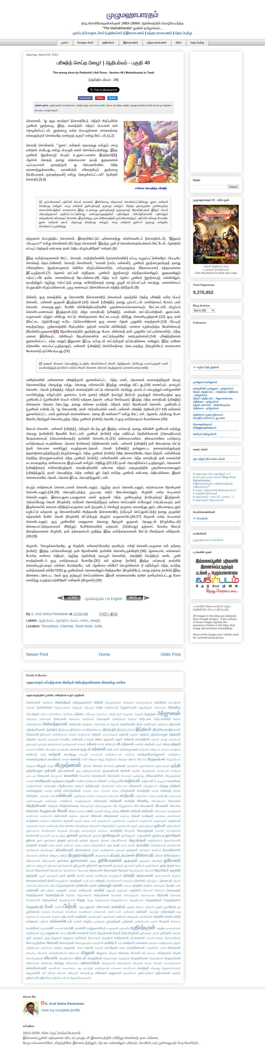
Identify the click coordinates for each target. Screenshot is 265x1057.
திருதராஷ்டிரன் (81, 855)
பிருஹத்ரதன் (153, 900)
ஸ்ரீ (44, 973)
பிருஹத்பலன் (136, 900)
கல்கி (116, 749)
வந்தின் (58, 947)
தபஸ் (123, 845)
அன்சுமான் (160, 707)
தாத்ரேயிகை (107, 850)
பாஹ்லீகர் (135, 890)
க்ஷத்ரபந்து (139, 775)
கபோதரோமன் (52, 749)
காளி (84, 759)
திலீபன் (159, 855)
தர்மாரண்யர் (83, 850)
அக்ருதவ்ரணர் (113, 702)
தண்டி (77, 845)
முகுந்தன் (99, 921)
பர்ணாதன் (159, 885)
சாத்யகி (127, 795)
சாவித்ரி (129, 801)
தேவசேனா (56, 870)
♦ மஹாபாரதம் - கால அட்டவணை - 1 (213, 496)
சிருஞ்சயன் (48, 811)
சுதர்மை (73, 816)
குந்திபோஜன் (34, 770)
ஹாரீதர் (176, 973)
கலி (109, 749)
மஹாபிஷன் (108, 916)
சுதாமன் (84, 816)
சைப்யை (103, 830)
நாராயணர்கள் (163, 875)
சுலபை (42, 825)
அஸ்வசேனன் (33, 724)
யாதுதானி (112, 928)
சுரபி (93, 820)
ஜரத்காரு (158, 835)
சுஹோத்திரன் (108, 825)
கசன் (101, 744)
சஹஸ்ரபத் (79, 796)
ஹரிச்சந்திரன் (145, 973)
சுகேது (107, 811)
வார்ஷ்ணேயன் (136, 947)
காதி (43, 754)
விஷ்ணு (59, 963)
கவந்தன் (144, 749)
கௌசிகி (85, 775)
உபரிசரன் (77, 739)
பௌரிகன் (71, 911)
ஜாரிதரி (84, 840)
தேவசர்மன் (42, 870)
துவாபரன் (129, 865)
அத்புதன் (89, 707)
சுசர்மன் (147, 811)
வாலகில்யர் (152, 947)
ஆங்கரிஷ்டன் (101, 724)
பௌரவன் (58, 911)
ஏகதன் (155, 739)
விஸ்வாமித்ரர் (90, 963)
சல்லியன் (64, 795)
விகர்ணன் (174, 947)
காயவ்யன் (96, 754)
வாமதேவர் (111, 947)
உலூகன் (109, 739)
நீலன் (51, 880)
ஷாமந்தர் (88, 968)
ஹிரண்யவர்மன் (61, 977)
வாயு (122, 947)
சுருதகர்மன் (103, 820)
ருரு (47, 937)
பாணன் (72, 890)
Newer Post (37, 654)
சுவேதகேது (81, 825)
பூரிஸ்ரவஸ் (33, 911)
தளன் (95, 850)
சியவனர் (161, 806)
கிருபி (50, 765)
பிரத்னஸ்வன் (84, 895)
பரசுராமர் (81, 885)
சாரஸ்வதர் (51, 801)
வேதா (148, 963)
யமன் (49, 928)
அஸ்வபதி (75, 724)
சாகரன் (90, 796)
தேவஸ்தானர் (136, 870)
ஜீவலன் (105, 840)
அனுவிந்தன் (145, 707)
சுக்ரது (115, 811)
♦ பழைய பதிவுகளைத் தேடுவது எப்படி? (214, 490)
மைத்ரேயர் (32, 928)
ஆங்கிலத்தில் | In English (103, 599)
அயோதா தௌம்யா (96, 714)
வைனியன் (54, 968)
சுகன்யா (81, 811)
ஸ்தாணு (155, 968)
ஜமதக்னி (145, 835)
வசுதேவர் (128, 943)
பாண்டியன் (85, 890)
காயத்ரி (83, 754)
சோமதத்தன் (145, 830)
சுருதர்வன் (133, 820)
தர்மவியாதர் (64, 850)
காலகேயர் (54, 759)
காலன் (65, 759)
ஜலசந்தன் (50, 840)
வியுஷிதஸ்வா (66, 958)
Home (104, 654)
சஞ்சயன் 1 (149, 781)
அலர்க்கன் (88, 719)
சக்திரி (79, 781)
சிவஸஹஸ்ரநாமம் (202, 424)
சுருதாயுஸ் (174, 820)
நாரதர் (129, 875)
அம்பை (79, 714)
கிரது (101, 759)
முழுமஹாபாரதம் (132, 14)
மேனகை (176, 921)
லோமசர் (52, 943)
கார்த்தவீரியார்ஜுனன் (151, 754)
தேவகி (30, 870)
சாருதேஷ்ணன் (83, 801)
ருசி (28, 937)
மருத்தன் (81, 916)
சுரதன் (78, 820)
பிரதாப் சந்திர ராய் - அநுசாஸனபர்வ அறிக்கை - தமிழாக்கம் (213, 400)
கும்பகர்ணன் (66, 770)
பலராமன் (32, 890)
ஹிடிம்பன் (32, 977)
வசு (120, 943)
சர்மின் (177, 790)
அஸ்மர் (177, 719)
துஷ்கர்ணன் (152, 865)
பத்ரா (52, 885)
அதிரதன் (77, 707)
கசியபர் (110, 744)
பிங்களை (160, 890)
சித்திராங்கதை (69, 805)
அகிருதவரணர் (82, 702)
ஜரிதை (30, 840)
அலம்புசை (74, 719)
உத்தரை (31, 739)
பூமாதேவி (170, 906)
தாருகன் (132, 850)
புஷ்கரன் (149, 906)
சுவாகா (69, 825)
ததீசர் (86, 845)
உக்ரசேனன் (84, 734)
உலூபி (119, 739)
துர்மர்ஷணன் (65, 865)
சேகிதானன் (48, 830)
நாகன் (90, 875)
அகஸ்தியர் (63, 702)
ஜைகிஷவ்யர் (155, 840)
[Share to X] (108, 614)
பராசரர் (118, 885)
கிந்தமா (92, 759)
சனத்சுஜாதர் (34, 790)
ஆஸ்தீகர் (51, 729)
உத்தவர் (41, 739)
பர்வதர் (169, 885)
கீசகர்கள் (108, 765)
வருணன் (69, 947)
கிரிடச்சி (141, 759)
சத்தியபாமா (65, 785)
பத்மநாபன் (165, 880)
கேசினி (125, 770)
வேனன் (158, 963)
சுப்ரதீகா (44, 820)
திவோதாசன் (33, 860)
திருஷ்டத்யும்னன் (122, 855)
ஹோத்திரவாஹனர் (80, 977)
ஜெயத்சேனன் (119, 840)
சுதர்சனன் (60, 816)
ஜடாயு (55, 835)
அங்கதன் (128, 702)
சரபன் (155, 790)
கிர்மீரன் (87, 765)
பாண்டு (99, 890)
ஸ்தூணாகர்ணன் (171, 968)
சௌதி (159, 830)
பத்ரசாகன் (43, 885)
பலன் (178, 885)
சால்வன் (116, 801)
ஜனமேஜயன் (111, 835)
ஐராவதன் (31, 744)
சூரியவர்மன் (174, 825)
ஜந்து (62, 835)
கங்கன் (81, 744)
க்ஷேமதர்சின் (154, 775)
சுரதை (86, 820)
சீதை (72, 811)
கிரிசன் (132, 759)
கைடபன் (31, 775)
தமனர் (131, 845)
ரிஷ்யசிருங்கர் (130, 933)
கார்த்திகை (174, 754)
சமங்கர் (48, 790)
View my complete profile (60, 1010)
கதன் (158, 744)
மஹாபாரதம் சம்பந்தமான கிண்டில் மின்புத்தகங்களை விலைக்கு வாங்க (76, 682)
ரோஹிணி (107, 937)
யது (42, 928)
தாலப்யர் (156, 850)
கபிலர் (40, 749)
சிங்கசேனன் (159, 801)
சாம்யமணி (175, 796)
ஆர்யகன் (175, 724)
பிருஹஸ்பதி (34, 907)
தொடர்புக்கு (183, 33)
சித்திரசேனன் (36, 806)
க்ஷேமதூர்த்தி (173, 775)
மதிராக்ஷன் (168, 911)
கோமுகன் (56, 775)
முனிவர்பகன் (142, 921)
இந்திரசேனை (94, 729)
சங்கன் (102, 781)
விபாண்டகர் (138, 953)
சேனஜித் (75, 830)
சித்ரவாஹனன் (103, 805)
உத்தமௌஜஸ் (159, 734)
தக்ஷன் (43, 845)
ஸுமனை (116, 968)
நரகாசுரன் (52, 875)
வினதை (123, 953)
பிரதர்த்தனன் (34, 895)
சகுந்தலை (58, 781)
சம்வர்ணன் (128, 790)
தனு (109, 845)
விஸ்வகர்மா (72, 963)
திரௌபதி (145, 855)
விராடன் (80, 958)
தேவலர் (123, 870)
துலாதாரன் (105, 865)
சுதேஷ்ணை (110, 816)
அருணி (138, 714)
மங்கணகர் (100, 911)
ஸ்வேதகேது (86, 973)
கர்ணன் (99, 749)
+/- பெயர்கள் (200, 518)
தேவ (178, 865)
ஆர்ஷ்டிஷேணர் (35, 729)
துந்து (93, 860)
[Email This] (101, 614)
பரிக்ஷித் (137, 885)
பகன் (86, 880)
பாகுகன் (61, 890)
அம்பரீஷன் (33, 714)
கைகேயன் (163, 770)
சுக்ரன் (124, 811)
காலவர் (75, 759)
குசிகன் (120, 765)
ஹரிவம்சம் (115, 33)
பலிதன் (50, 890)
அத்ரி (99, 707)
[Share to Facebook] (112, 614)
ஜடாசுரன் (46, 835)
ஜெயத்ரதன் (137, 840)
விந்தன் (112, 953)
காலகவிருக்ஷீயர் (36, 759)
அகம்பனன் (33, 702)
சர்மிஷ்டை (32, 796)
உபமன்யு (65, 739)
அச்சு (179, 42)
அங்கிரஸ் (160, 702)
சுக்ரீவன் (135, 811)
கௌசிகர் (71, 776)
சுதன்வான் (46, 816)
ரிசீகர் (93, 933)
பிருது (90, 900)
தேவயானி (96, 870)
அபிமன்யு (174, 707)
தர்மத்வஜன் (47, 850)
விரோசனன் (32, 963)
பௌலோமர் (85, 911)
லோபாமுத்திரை (36, 943)
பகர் (91, 880)
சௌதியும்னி (173, 830)
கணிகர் (139, 744)
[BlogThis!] (105, 614)
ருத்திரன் (38, 937)
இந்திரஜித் (109, 729)
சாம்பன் (163, 796)
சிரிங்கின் (32, 811)
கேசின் (136, 770)
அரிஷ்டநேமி (115, 714)
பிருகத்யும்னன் (67, 900)
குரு (78, 770)
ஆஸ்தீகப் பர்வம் (66, 620)
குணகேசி (132, 765)
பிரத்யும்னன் (101, 895)
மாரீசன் (44, 921)
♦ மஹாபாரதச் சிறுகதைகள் (208, 499)
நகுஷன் (31, 875)
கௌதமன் (99, 775)
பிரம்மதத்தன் (131, 895)
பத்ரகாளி (31, 885)
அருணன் (128, 714)
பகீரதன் (100, 880)
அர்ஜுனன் (169, 713)
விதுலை (101, 953)
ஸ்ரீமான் (61, 973)
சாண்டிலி (100, 796)
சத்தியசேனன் (34, 785)
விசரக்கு (31, 953)
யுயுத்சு (161, 928)
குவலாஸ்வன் (110, 770)
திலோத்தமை (172, 855)
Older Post (171, 654)
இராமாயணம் (135, 33)
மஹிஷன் (121, 916)
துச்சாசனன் (79, 861)
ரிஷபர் (116, 933)
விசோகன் (74, 953)
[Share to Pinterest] (116, 614)
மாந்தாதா (32, 921)
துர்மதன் (52, 865)
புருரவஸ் (89, 906)
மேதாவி (164, 921)
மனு (63, 916)
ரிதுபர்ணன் (105, 933)
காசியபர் (31, 754)
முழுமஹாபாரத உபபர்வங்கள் (208, 539)
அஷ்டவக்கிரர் (162, 719)
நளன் (71, 875)
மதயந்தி (154, 911)
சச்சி (121, 781)
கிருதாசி (31, 765)
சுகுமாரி (98, 811)
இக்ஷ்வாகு (64, 729)
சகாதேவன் (42, 781)
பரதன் (93, 885)
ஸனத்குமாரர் (102, 968)
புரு (81, 906)
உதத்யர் (144, 734)
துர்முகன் (79, 865)
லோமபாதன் (66, 943)
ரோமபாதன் (94, 937)
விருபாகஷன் (110, 958)
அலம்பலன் (45, 719)
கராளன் (74, 749)
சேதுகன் (63, 830)
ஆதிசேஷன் (150, 724)
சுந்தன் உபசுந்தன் (142, 816)
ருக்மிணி (165, 933)
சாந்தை (152, 796)
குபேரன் (50, 771)
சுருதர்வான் (146, 820)
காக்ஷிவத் (175, 749)
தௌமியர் (161, 870)
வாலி (163, 947)
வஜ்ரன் (177, 943)
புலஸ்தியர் (118, 907)
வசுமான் (153, 943)
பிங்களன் (148, 890)
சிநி (115, 805)
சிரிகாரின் (175, 805)
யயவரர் (59, 928)
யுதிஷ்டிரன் (143, 927)
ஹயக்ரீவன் (129, 973)
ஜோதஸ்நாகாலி (172, 840)
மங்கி (111, 911)
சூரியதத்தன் (146, 825)
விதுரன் (88, 952)
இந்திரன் (144, 729)
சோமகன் (130, 830)
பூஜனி (159, 906)
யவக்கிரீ (80, 928)
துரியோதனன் (110, 860)
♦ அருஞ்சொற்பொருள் (205, 493)
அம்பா (44, 714)
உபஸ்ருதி (89, 739)
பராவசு (127, 885)
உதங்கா (134, 734)
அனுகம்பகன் (128, 707)
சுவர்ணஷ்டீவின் (55, 825)
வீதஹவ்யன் (108, 963)
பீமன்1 (58, 906)
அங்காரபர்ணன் (143, 702)
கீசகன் (97, 765)
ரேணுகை (68, 937)
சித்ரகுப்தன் (87, 805)
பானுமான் (122, 890)
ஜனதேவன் (85, 835)
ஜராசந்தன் (173, 835)
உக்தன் (72, 734)
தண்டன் (68, 845)
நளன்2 (81, 875)
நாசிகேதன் (101, 875)
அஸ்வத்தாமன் (55, 723)
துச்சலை (63, 860)
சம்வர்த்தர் (143, 790)
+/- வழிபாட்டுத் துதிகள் (206, 367)
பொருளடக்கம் (95, 33)
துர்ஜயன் (42, 865)
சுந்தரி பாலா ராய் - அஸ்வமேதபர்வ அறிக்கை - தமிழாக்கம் (211, 406)
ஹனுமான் (115, 973)
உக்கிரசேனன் (59, 734)
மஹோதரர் (132, 916)
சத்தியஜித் (50, 785)
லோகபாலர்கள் (173, 937)
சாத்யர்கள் (141, 796)
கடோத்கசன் (125, 744)
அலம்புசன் (60, 719)
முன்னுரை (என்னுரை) (205, 382)
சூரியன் (159, 826)
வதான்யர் (46, 947)
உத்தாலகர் (53, 739)
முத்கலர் (127, 921)
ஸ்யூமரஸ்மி (33, 973)
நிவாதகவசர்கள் (36, 880)
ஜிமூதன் (94, 840)
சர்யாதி (44, 796)
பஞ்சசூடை (152, 880)
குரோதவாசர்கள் (91, 770)
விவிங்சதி (46, 963)
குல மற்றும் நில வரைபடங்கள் (209, 458)
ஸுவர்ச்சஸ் (129, 968)
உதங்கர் (124, 734)
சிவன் (62, 810)
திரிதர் (63, 855)
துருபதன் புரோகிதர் (150, 860)
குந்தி (176, 765)
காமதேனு (70, 754)
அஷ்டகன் (145, 719)
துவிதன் (140, 865)
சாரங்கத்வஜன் (34, 801)
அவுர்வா (132, 719)
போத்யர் (46, 911)
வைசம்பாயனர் (36, 968)
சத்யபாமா (121, 785)
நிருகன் (176, 875)
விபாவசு (151, 953)
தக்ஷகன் (31, 845)
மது (179, 911)
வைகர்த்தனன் (172, 963)
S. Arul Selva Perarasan (64, 1004)
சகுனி (70, 781)
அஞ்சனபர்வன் (62, 707)
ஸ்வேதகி (73, 973)
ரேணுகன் (56, 937)
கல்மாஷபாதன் (129, 749)
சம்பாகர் (105, 790)
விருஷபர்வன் (172, 958)
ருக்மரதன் (146, 933)
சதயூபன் (161, 781)
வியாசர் (51, 957)
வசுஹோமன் (165, 943)
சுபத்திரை (32, 820)
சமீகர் (84, 620)
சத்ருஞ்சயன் (150, 785)
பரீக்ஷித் (95, 620)
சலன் (52, 796)
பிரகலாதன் (173, 890)
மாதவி (168, 916)
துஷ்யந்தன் (167, 865)
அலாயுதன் (103, 719)
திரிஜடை (54, 855)
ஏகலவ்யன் (175, 739)
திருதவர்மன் (102, 855)
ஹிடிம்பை (45, 977)
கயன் (64, 749)
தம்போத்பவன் (158, 845)
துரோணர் (172, 860)
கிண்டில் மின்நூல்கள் (205, 434)
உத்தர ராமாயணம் (159, 33)
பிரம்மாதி (176, 895)
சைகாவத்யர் (89, 830)
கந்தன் (176, 744)
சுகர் (90, 811)
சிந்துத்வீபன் (126, 805)
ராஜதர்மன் (52, 933)
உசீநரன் (96, 734)
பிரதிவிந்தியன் (54, 895)
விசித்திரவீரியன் (58, 953)
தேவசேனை (70, 870)
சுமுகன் (68, 820)
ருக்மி (156, 933)
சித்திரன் (53, 805)
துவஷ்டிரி (118, 865)
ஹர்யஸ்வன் (162, 973)
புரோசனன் (103, 906)
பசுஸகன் (127, 880)
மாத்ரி (177, 916)
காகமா (165, 749)
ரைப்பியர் (80, 937)
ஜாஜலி (61, 840)
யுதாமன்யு (124, 928)
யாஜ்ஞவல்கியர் (96, 928)
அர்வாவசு (31, 719)
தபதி (116, 845)
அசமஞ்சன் (174, 702)
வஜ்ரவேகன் (32, 947)
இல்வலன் (45, 734)
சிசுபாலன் (174, 801)
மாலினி (78, 921)
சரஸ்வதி (165, 790)
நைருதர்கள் (61, 880)
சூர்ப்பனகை (33, 830)
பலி (42, 890)
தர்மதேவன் (32, 850)
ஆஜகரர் (114, 724)
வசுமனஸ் (141, 943)
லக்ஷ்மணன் (121, 937)
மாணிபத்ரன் (146, 916)
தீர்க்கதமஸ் (48, 860)
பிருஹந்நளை (172, 900)
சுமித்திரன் (56, 820)
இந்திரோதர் (160, 729)
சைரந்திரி (116, 830)
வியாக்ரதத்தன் (34, 958)
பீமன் (48, 906)
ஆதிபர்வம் (45, 620)
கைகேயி (176, 770)
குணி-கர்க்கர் (146, 765)
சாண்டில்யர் (112, 796)
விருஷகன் (124, 958)
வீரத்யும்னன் (124, 963)
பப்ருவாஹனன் (65, 885)
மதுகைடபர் (32, 916)
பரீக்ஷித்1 (147, 885)
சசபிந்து (112, 781)
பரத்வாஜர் (104, 885)
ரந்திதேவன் (32, 933)
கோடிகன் (43, 775)
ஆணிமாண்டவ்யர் (131, 724)
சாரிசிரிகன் (66, 801)
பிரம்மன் (162, 895)
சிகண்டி (143, 801)
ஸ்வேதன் (101, 973)
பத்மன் (177, 880)
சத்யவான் (135, 785)
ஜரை (39, 840)
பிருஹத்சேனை (119, 900)
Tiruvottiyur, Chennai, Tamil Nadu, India (71, 626)
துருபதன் (130, 861)
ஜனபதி (97, 835)
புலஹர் (130, 906)
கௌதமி (126, 775)
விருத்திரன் (95, 958)
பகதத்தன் (75, 880)
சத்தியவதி (92, 785)
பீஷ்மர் (70, 906)
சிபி (136, 805)
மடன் (118, 911)
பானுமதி (110, 890)
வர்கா (80, 947)
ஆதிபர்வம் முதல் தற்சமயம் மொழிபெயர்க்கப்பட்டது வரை (209, 416)
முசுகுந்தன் (113, 921)
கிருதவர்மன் (156, 759)
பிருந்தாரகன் (102, 900)
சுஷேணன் (94, 825)
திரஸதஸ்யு (32, 855)
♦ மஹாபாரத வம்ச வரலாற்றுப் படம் (212, 473)
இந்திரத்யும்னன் (126, 729)
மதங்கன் (141, 911)
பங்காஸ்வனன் (114, 880)
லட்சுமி (150, 937)
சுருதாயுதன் (160, 820)
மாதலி (158, 916)
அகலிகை (47, 702)
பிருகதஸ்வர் (49, 900)
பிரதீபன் (70, 895)
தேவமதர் (83, 870)
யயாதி (69, 928)
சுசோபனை (160, 811)
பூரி (179, 906)
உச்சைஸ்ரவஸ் (110, 734)
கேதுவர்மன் (148, 770)
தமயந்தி (143, 845)
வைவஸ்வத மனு (71, 968)
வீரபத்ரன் (138, 963)
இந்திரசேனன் (78, 729)
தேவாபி (149, 870)
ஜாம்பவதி (73, 840)
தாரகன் (120, 850)
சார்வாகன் (100, 801)
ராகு (42, 933)
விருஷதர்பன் (156, 958)
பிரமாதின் (116, 895)
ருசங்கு (176, 933)
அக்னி (98, 702)
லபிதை (159, 937)
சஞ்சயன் (132, 780)
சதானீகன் (174, 781)
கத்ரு (166, 744)
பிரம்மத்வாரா (148, 895)
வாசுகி (89, 947)
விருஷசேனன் (139, 958)
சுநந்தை (124, 816)
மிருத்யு (87, 921)
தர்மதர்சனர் (174, 845)
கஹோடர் (155, 749)
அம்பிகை (68, 714)
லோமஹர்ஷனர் (83, 943)
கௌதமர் (113, 775)
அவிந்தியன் (118, 719)
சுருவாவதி (32, 825)
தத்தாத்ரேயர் (98, 845)
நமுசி (42, 875)
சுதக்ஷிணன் (174, 811)
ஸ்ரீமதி (51, 973)
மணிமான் (128, 911)
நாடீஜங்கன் (115, 875)
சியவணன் (147, 805)
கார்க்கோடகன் (113, 754)
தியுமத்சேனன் (172, 850)
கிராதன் (122, 759)
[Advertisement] (216, 111)
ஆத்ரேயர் (162, 724)
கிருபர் (41, 766)
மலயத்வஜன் (94, 916)
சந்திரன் (175, 785)
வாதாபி (99, 947)
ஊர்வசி (129, 739)
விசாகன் (42, 953)
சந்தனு (163, 785)
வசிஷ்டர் (111, 943)
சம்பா (96, 790)
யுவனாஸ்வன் (173, 928)
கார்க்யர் (129, 754)
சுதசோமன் (32, 816)
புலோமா (139, 906)
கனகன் (30, 749)
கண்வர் (149, 744)
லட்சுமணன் (138, 937)
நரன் (63, 875)
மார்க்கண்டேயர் (61, 921)
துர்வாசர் (91, 865)
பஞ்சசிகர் (139, 880)
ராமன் (72, 933)
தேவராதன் (110, 870)
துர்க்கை (31, 865)
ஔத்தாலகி (69, 744)
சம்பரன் (87, 790)
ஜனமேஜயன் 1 (129, 835)
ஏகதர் (164, 739)
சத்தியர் (79, 785)
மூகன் (154, 921)
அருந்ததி (150, 714)
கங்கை (92, 744)
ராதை (63, 933)
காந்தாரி (55, 754)
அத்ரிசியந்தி (111, 707)
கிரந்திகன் (111, 759)
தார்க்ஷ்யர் (144, 850)
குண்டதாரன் (163, 765)
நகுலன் (175, 870)
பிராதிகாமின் (33, 900)
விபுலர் (177, 953)
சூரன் (134, 825)
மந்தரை (55, 916)
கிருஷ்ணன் (68, 765)
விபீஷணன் (164, 953)
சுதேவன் (96, 816)
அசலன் (30, 707)
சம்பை (115, 790)
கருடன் (86, 749)
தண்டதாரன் (55, 845)
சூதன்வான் (123, 825)
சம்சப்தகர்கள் (72, 790)
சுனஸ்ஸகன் (174, 816)
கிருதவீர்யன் (173, 759)
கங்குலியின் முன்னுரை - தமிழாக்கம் (213, 388)
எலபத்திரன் (142, 739)
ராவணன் (83, 933)
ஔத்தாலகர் (55, 744)
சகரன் (30, 781)
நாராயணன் (145, 875)
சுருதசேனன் (119, 820)
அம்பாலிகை (55, 714)
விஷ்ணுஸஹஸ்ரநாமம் (204, 427)
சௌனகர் (32, 835)
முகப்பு (77, 33)
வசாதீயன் (98, 943)
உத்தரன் (175, 734)
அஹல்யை (87, 724)
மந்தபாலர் (45, 916)
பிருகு (81, 900)
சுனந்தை (160, 816)
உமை (98, 739)
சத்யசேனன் (108, 785)
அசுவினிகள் (44, 707)
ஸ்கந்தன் (143, 968)
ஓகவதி (42, 744)
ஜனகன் (72, 835)
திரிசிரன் (44, 855)
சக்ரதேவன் (90, 781)
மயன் (70, 916)
